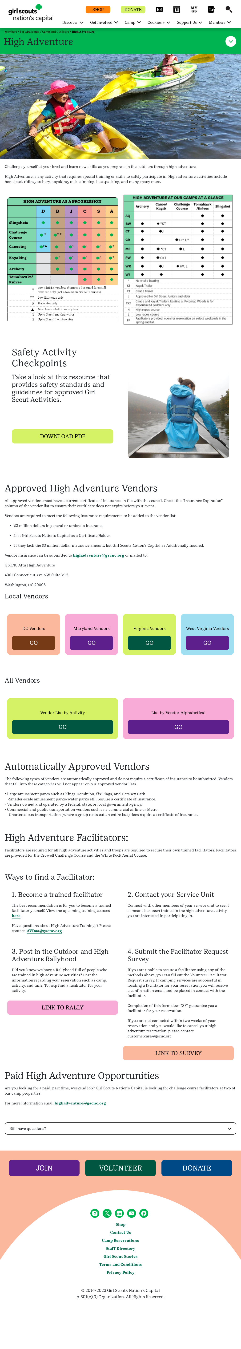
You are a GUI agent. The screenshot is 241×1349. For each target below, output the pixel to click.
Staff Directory (120, 1248)
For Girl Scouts (29, 31)
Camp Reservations (120, 1240)
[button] (159, 11)
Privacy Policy (121, 1272)
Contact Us (120, 1232)
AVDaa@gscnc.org (44, 931)
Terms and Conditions (120, 1264)
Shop (120, 1224)
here (16, 916)
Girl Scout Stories (121, 1256)
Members (11, 31)
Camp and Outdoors (55, 31)
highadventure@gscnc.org (98, 555)
